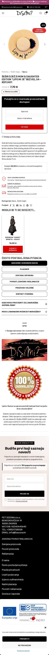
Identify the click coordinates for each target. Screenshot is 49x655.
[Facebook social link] (10, 205)
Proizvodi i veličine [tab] (24, 288)
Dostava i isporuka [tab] (24, 276)
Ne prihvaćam (24, 645)
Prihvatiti (24, 639)
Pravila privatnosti (23, 651)
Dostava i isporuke (11, 594)
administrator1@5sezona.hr (13, 7)
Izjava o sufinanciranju (13, 579)
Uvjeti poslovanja (10, 574)
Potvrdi (24, 127)
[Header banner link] (24, 2)
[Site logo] (24, 13)
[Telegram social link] (27, 205)
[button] (45, 627)
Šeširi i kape (15, 72)
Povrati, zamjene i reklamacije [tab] (24, 282)
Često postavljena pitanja (14, 565)
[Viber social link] (31, 205)
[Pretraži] (40, 13)
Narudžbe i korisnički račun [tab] (24, 263)
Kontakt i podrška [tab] (24, 294)
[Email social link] (17, 205)
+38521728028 (14, 529)
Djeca (24, 72)
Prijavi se (24, 494)
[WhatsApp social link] (24, 205)
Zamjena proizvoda (11, 544)
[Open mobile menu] (3, 13)
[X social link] (13, 205)
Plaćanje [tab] (24, 269)
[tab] (24, 325)
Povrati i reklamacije (12, 589)
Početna (5, 72)
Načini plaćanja (9, 584)
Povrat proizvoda (10, 549)
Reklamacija (8, 553)
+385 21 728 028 (34, 7)
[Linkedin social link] (20, 205)
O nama (5, 560)
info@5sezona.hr (17, 532)
